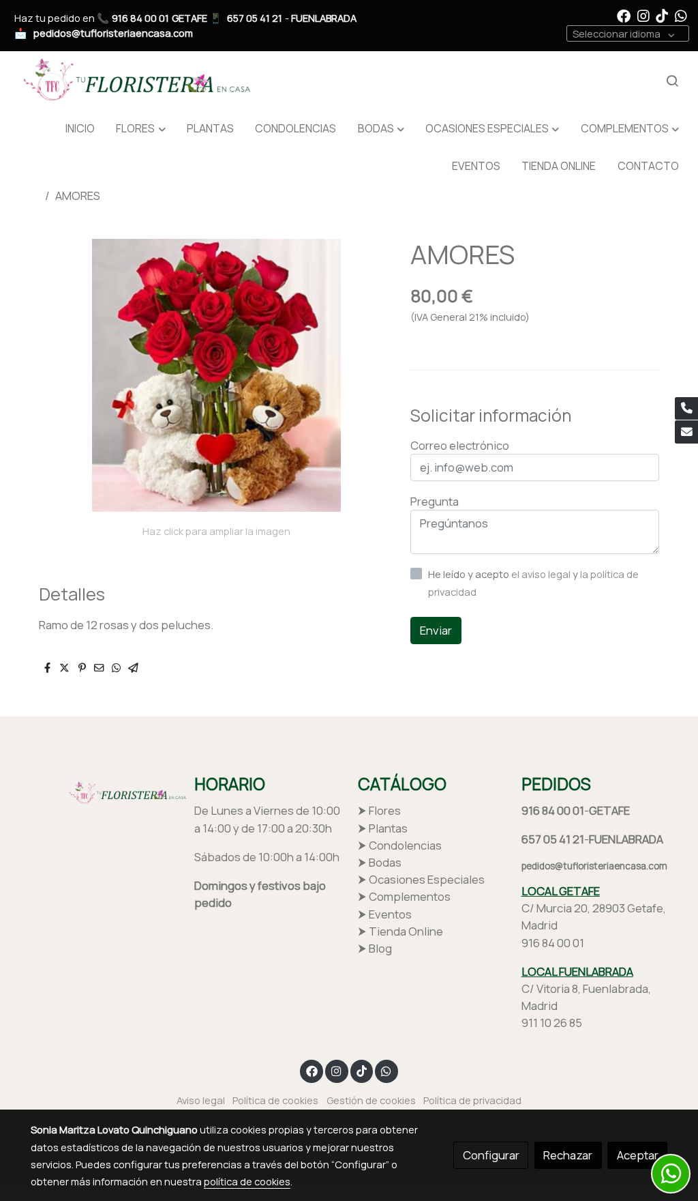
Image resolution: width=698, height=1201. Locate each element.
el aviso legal (542, 574)
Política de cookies (275, 1100)
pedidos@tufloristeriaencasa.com (113, 33)
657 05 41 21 (254, 18)
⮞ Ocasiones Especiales (421, 879)
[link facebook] (624, 15)
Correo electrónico (459, 445)
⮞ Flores (379, 810)
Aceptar (637, 1155)
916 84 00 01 (140, 18)
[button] (141, 129)
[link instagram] (643, 15)
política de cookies (247, 1181)
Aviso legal (201, 1100)
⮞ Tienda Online (400, 931)
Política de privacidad (472, 1100)
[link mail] (686, 432)
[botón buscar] (672, 80)
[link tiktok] (662, 15)
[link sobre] (104, 791)
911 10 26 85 (551, 1022)
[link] (133, 81)
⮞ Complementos (404, 896)
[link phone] (686, 408)
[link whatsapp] (681, 15)
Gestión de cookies (371, 1100)
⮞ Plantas (383, 828)
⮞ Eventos (385, 914)
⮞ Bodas (379, 862)
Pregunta (434, 501)
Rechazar (567, 1155)
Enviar (436, 630)
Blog (380, 948)
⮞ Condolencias (400, 845)
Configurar (491, 1155)
